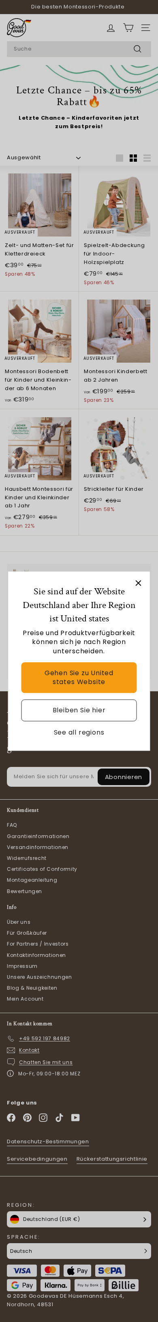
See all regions (79, 732)
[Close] (138, 583)
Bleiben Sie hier (79, 710)
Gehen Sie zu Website (79, 677)
